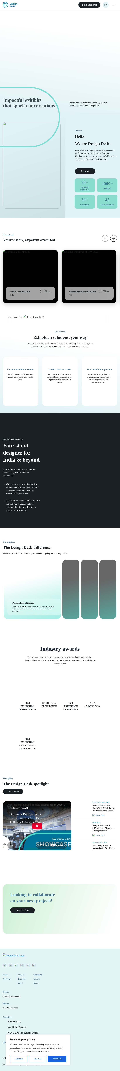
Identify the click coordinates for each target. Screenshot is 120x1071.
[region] (38, 1049)
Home (5, 975)
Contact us (37, 975)
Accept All (57, 1059)
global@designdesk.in (12, 996)
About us (6, 979)
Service (21, 975)
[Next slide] (113, 238)
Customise (19, 1059)
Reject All (38, 1059)
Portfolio (22, 979)
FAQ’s (20, 983)
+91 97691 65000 (10, 1008)
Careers (36, 979)
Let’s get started (22, 910)
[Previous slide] (105, 238)
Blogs (35, 983)
